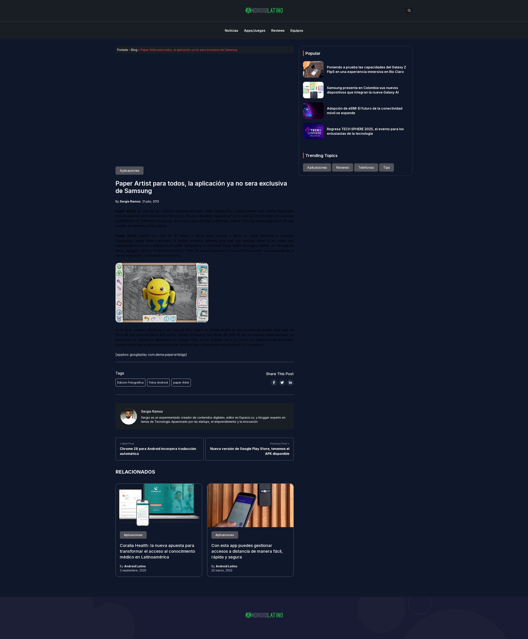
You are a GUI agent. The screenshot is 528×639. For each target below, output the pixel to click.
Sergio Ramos (130, 201)
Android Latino (135, 566)
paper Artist (181, 382)
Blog (134, 49)
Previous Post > (279, 443)
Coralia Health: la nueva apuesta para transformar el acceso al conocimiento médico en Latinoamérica (157, 551)
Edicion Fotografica (130, 382)
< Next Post (127, 443)
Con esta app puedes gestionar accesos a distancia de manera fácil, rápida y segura (247, 551)
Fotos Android (158, 382)
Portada (122, 49)
